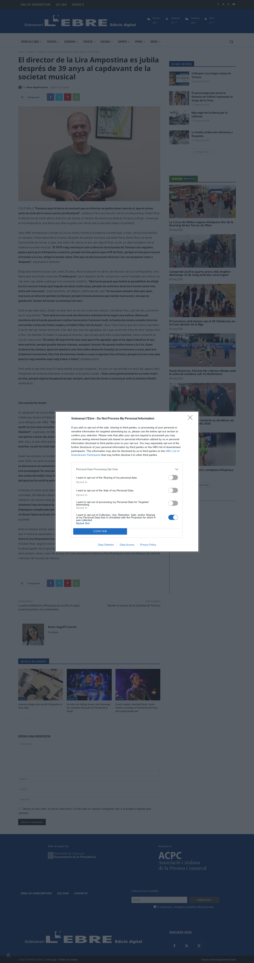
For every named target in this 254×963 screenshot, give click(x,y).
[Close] (191, 418)
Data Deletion (106, 544)
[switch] (173, 477)
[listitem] (127, 469)
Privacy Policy (148, 544)
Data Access (127, 544)
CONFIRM (100, 531)
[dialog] (127, 481)
